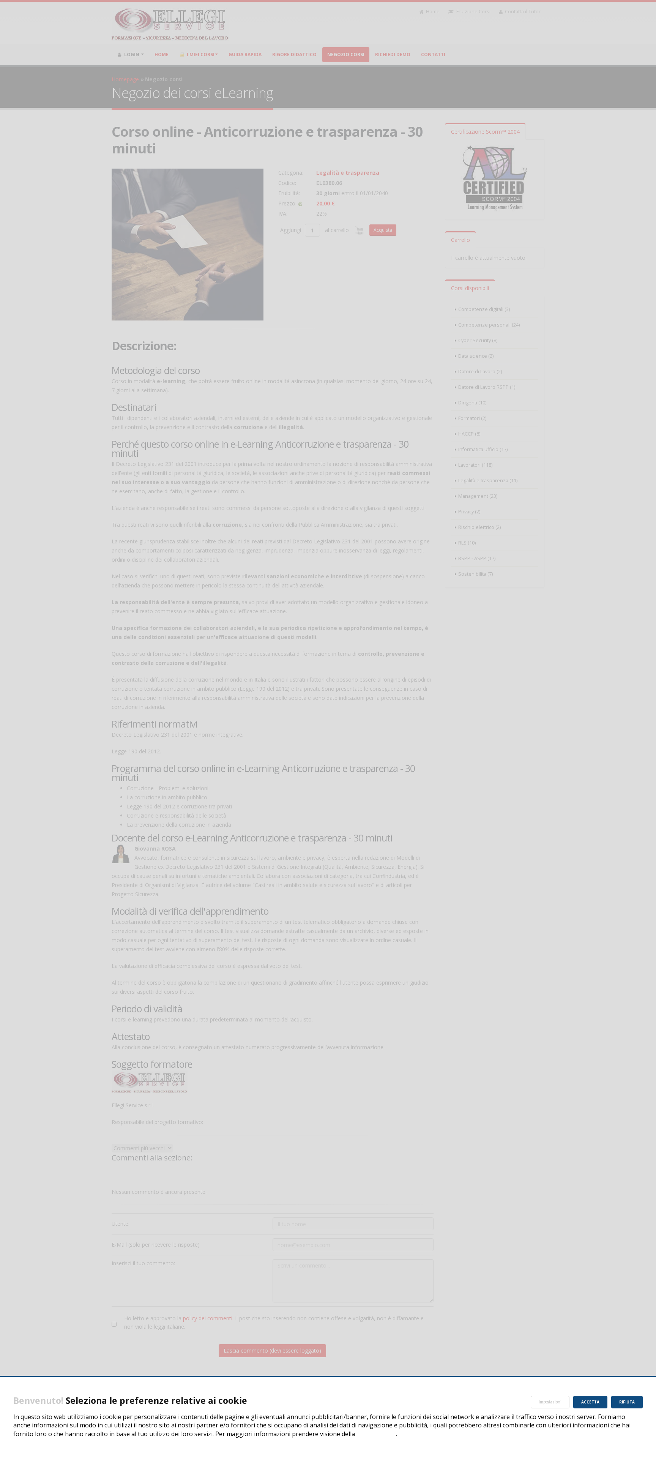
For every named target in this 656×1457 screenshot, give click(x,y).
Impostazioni (550, 1402)
